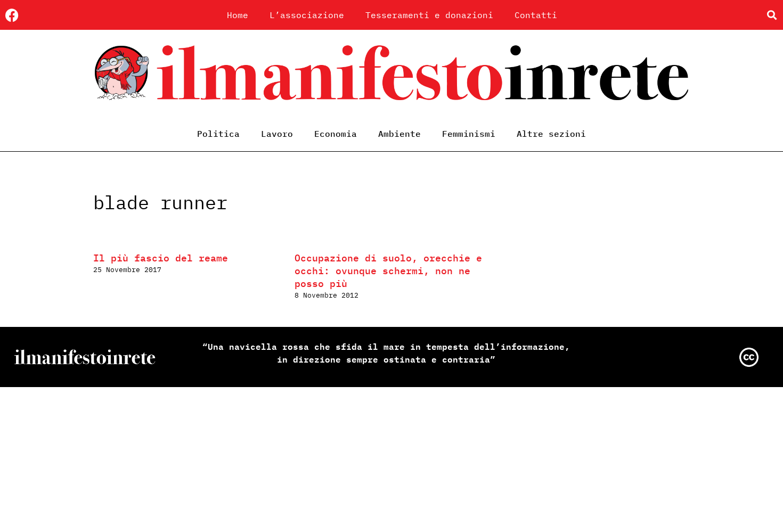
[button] (771, 15)
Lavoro (277, 133)
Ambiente (399, 133)
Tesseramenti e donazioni (429, 15)
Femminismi (468, 133)
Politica (218, 133)
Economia (335, 133)
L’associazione (307, 15)
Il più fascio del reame (160, 258)
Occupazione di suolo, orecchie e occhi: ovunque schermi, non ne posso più (388, 271)
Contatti (536, 15)
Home (237, 15)
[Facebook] (12, 15)
